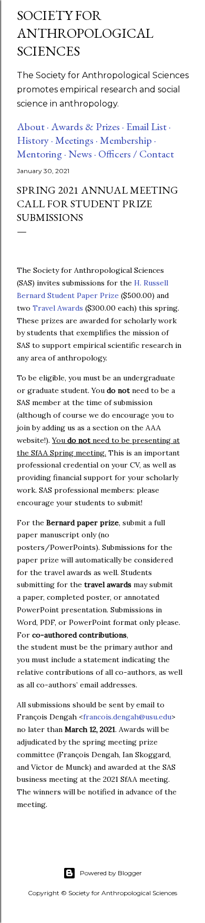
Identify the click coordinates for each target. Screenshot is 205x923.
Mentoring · (41, 154)
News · (82, 154)
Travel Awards (58, 308)
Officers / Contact (136, 154)
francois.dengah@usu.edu (127, 717)
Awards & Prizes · (87, 126)
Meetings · (76, 140)
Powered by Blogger (111, 873)
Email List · (148, 126)
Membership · (128, 140)
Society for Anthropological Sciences (85, 33)
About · (33, 126)
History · (35, 140)
